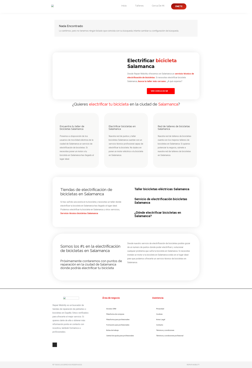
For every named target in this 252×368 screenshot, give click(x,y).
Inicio (124, 5)
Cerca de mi (158, 5)
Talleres (139, 5)
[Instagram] (54, 345)
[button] (161, 91)
